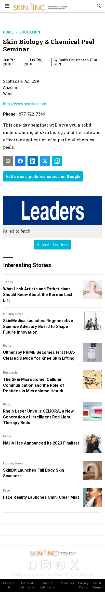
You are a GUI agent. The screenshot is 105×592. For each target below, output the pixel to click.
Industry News (13, 314)
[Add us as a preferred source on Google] (57, 161)
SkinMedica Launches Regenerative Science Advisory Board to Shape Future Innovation (38, 326)
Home (8, 32)
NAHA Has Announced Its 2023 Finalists (41, 443)
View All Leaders (52, 244)
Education (30, 32)
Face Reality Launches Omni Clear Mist (41, 497)
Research (10, 372)
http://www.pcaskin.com (24, 103)
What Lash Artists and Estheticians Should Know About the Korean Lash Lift (38, 295)
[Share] (20, 161)
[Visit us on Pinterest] (60, 565)
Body (6, 404)
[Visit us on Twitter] (74, 565)
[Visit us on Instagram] (45, 565)
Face (6, 490)
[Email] (8, 161)
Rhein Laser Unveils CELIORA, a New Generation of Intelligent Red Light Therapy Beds (38, 417)
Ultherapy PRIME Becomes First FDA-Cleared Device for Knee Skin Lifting (39, 355)
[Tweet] (45, 161)
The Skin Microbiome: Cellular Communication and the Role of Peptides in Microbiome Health (33, 385)
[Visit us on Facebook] (31, 565)
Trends (8, 282)
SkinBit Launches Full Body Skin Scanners (33, 473)
